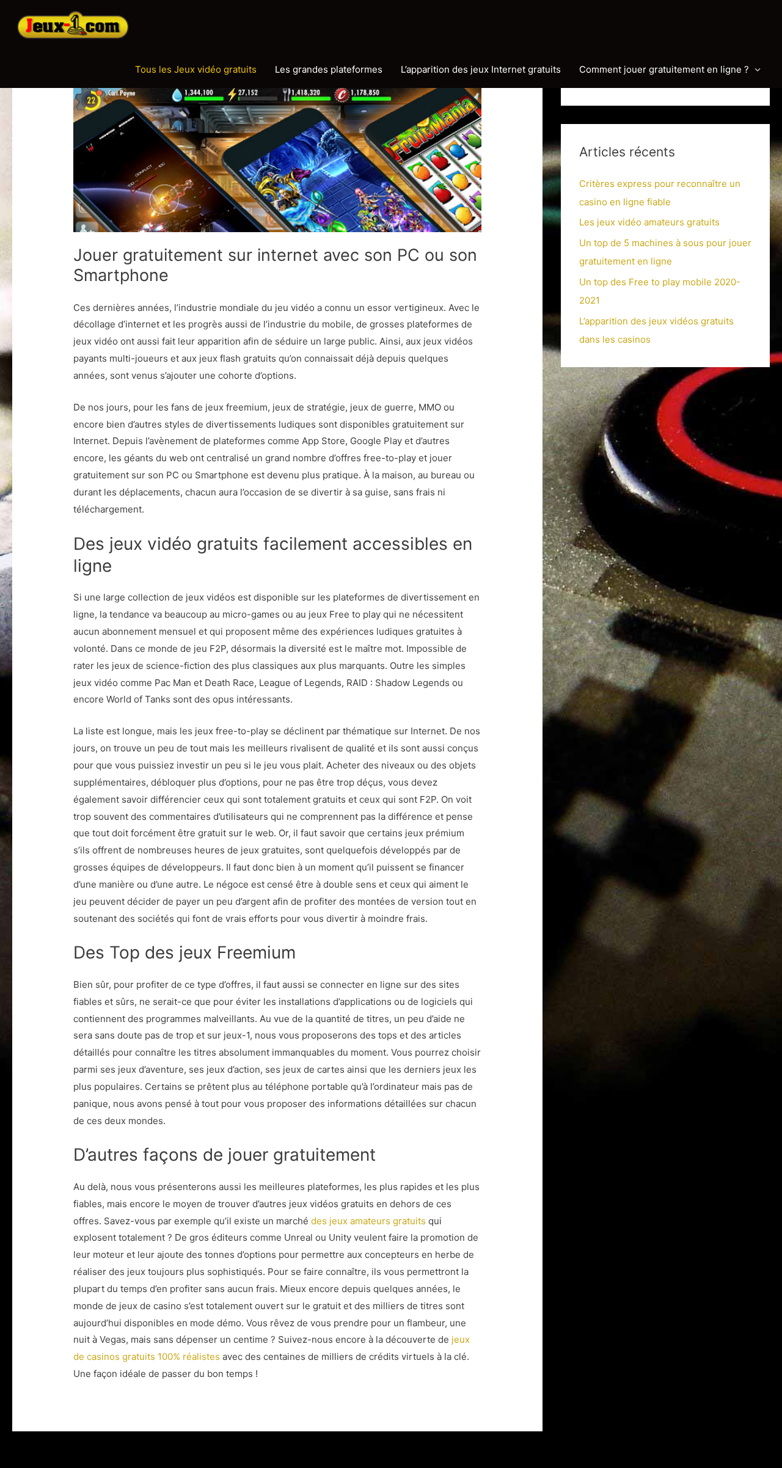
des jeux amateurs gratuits (368, 1221)
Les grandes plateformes (328, 69)
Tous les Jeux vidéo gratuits (196, 69)
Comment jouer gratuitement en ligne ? (664, 69)
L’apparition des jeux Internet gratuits (481, 69)
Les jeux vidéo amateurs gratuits (649, 222)
